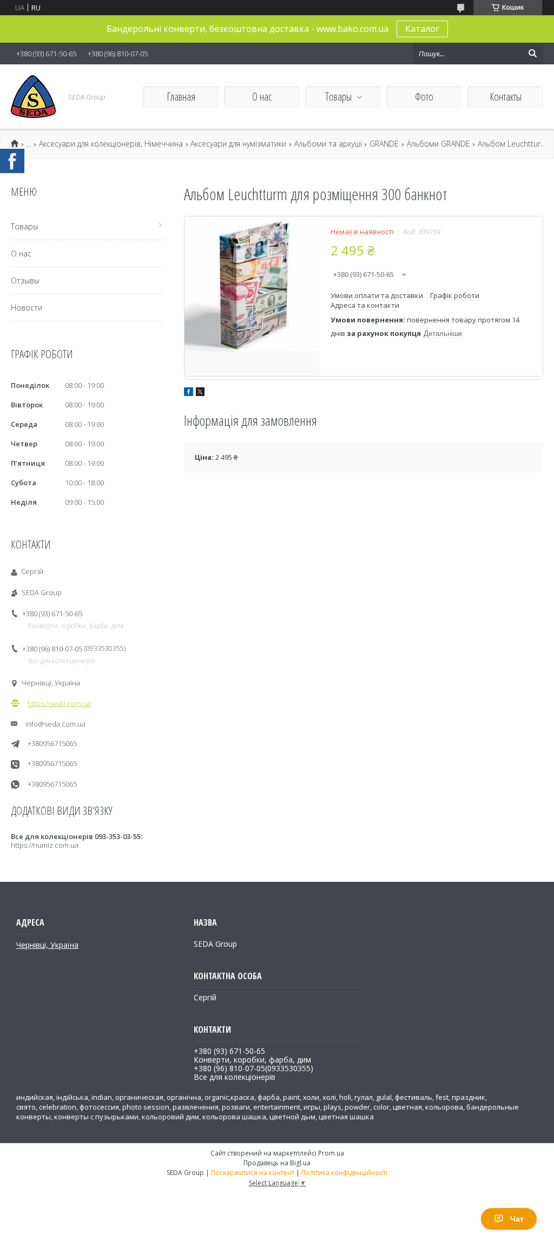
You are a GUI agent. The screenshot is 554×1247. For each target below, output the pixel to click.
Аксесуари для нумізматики (238, 144)
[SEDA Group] (33, 96)
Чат (517, 1219)
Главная (181, 96)
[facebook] (188, 393)
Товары (338, 96)
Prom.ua (331, 1153)
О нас (262, 96)
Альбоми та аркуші (328, 144)
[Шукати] (532, 53)
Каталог (422, 29)
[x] (200, 393)
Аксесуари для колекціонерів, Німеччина (111, 144)
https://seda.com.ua (59, 703)
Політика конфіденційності (344, 1172)
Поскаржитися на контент (252, 1172)
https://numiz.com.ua (44, 845)
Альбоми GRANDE (438, 144)
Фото (424, 96)
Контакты (506, 96)
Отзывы (25, 280)
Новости (26, 307)
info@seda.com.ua (55, 724)
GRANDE (384, 144)
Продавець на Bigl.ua (277, 1162)
